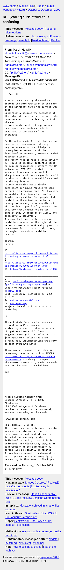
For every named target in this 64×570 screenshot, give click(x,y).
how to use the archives (27, 546)
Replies (55, 40)
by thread (11, 543)
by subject (25, 543)
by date (53, 539)
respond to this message (37, 531)
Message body (34, 28)
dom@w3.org (14, 64)
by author (38, 543)
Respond (50, 28)
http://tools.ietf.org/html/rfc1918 (33, 269)
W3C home (9, 5)
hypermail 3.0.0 (49, 557)
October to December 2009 (44, 9)
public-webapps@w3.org (41, 64)
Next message (39, 36)
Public (40, 5)
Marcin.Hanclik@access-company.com (29, 53)
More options (13, 32)
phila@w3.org (19, 72)
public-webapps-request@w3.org (33, 281)
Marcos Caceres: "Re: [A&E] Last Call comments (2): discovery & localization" (32, 486)
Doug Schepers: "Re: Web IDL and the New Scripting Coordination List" (32, 498)
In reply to (24, 40)
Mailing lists (26, 5)
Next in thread (40, 40)
